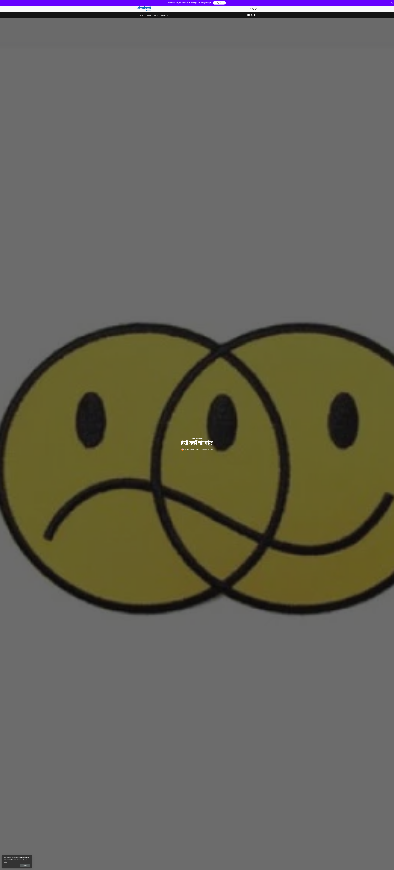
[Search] (255, 15)
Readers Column (197, 438)
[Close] (392, 3)
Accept (25, 865)
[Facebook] (251, 8)
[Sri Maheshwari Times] (144, 9)
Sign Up (219, 3)
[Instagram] (253, 8)
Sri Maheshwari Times (192, 449)
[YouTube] (256, 8)
